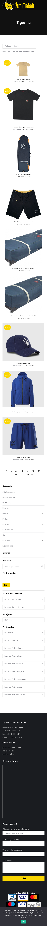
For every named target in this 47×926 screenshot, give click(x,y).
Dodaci (5, 519)
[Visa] (22, 900)
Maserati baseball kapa (23, 363)
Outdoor (6, 535)
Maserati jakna (23, 410)
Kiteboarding (8, 546)
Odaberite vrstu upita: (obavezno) (16, 829)
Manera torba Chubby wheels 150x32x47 (23, 316)
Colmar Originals (9, 497)
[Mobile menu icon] (42, 5)
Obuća (5, 513)
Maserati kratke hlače (23, 457)
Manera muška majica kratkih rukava (23, 127)
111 (27, 474)
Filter (6, 585)
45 (27, 471)
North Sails (7, 503)
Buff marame (8, 529)
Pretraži (42, 566)
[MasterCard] (33, 900)
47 (39, 471)
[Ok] (44, 916)
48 (16, 474)
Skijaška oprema (9, 492)
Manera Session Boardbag (23, 174)
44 (21, 471)
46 (33, 471)
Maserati (6, 508)
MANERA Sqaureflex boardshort (23, 222)
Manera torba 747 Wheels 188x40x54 (23, 268)
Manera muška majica (23, 79)
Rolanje (6, 524)
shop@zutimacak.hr (17, 737)
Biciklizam (6, 540)
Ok (23, 922)
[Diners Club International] (12, 900)
